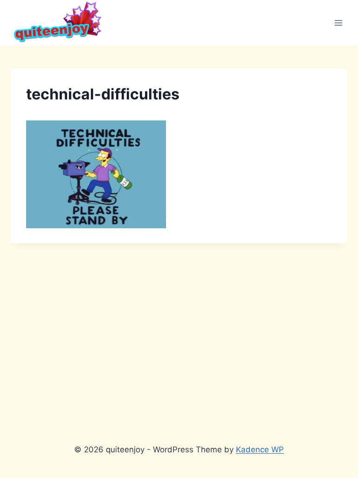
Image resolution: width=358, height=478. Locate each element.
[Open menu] (338, 22)
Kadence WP (260, 449)
